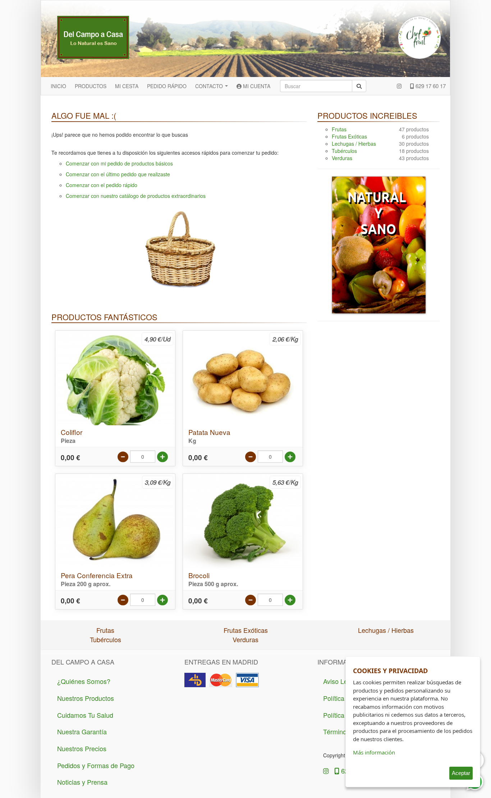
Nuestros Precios (81, 748)
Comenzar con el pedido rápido (101, 185)
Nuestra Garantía (82, 731)
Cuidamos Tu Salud (85, 715)
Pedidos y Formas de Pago (95, 765)
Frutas (339, 129)
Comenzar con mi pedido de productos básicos (119, 163)
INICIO (58, 86)
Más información (374, 752)
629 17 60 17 (430, 86)
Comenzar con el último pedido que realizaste (118, 174)
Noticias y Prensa (82, 781)
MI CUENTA (256, 86)
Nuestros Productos (85, 698)
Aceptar (461, 773)
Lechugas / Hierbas (354, 143)
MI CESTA (126, 86)
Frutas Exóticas (349, 136)
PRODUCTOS (90, 86)
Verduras (342, 158)
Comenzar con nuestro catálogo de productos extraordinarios (136, 195)
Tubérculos (344, 150)
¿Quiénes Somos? (83, 681)
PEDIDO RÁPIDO (167, 86)
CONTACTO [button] (209, 86)
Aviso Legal (339, 681)
